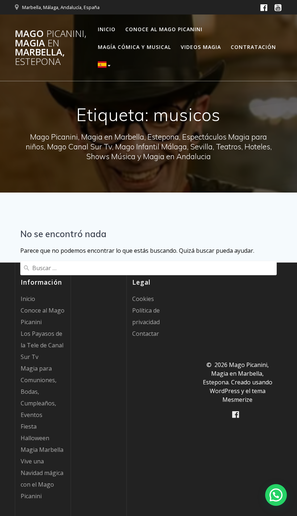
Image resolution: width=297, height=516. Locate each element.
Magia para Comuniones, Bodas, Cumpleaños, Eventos (39, 391)
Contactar (145, 334)
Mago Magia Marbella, (51, 47)
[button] (276, 495)
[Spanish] (105, 65)
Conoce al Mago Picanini (163, 29)
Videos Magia (201, 47)
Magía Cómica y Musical (134, 47)
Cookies (143, 299)
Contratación (253, 47)
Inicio (107, 29)
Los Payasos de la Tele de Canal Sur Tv (42, 345)
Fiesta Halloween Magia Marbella (42, 438)
